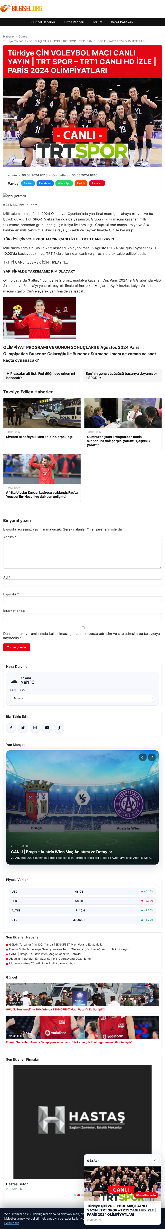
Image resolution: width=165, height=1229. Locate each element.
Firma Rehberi (74, 22)
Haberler (9, 36)
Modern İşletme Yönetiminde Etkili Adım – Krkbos (42, 963)
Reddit (81, 183)
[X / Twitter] (23, 728)
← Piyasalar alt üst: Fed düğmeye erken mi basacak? (40, 375)
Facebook (45, 183)
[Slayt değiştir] (74, 1195)
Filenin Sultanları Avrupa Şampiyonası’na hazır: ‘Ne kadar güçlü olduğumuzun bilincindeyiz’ (69, 949)
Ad (7, 577)
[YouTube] (47, 728)
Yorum (10, 537)
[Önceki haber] (143, 757)
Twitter (28, 183)
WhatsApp (64, 183)
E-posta (11, 594)
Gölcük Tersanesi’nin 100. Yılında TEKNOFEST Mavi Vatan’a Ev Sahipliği (56, 944)
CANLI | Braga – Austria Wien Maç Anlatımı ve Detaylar (45, 954)
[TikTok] (59, 728)
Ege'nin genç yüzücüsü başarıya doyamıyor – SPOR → (121, 375)
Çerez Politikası (122, 22)
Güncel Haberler (43, 22)
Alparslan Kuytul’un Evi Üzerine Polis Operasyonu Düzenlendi (50, 958)
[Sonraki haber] (152, 757)
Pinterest (97, 183)
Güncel (23, 36)
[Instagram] (35, 728)
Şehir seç (17, 689)
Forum (97, 22)
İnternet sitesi (14, 611)
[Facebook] (11, 728)
